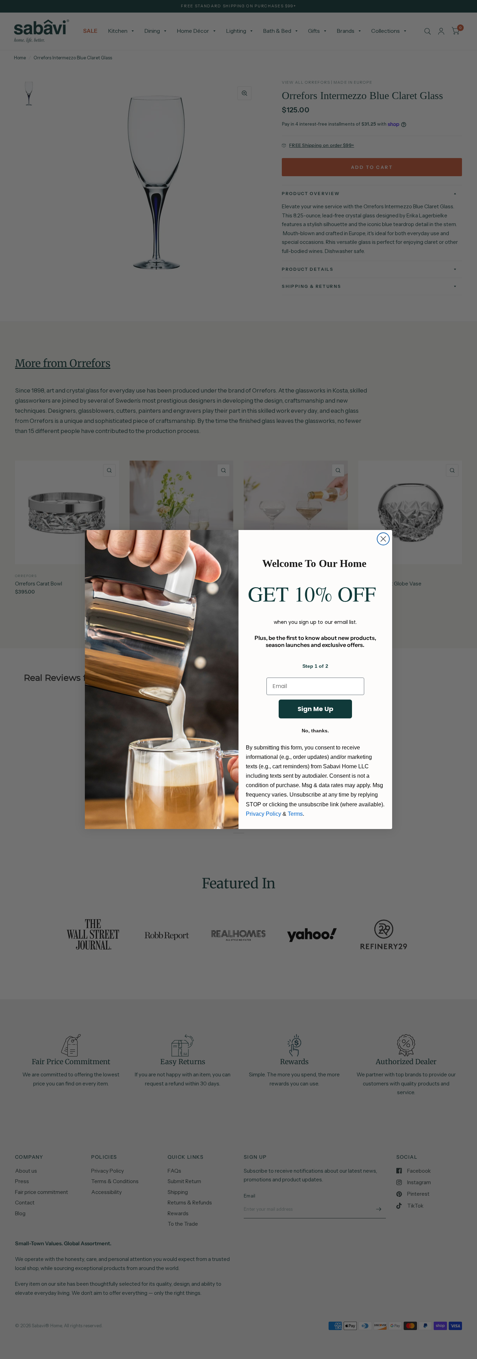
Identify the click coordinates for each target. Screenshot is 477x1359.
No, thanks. (315, 730)
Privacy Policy (263, 814)
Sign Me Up (315, 708)
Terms (295, 814)
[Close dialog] (383, 539)
